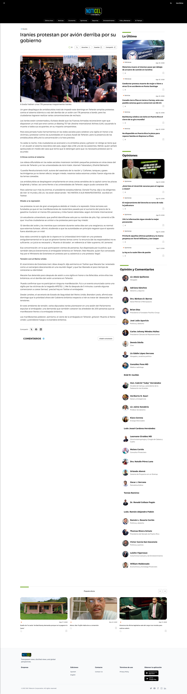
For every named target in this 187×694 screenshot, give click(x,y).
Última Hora (49, 20)
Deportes (95, 20)
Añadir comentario (105, 339)
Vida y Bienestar (124, 20)
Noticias (61, 20)
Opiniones (83, 20)
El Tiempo (138, 20)
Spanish (73, 672)
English (72, 675)
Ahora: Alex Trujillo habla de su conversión (34, 625)
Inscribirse (179, 3)
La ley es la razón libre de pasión (136, 252)
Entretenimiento (109, 20)
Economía (71, 20)
